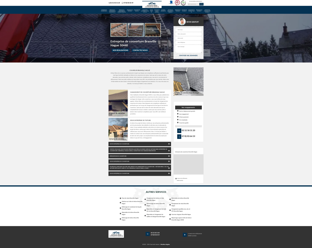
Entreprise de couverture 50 (104, 11)
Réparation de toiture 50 (178, 11)
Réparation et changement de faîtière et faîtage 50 (122, 11)
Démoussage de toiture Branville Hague (156, 204)
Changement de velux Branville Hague (180, 204)
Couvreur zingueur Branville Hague (181, 214)
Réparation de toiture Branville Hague (130, 213)
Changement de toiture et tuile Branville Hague (155, 199)
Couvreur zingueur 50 (163, 11)
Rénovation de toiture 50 (130, 11)
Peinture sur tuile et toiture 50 (156, 11)
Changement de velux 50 (137, 11)
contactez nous (140, 50)
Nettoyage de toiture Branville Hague (130, 219)
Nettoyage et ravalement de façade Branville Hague (131, 208)
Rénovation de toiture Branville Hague (180, 199)
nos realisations (120, 50)
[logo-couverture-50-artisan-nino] (152, 4)
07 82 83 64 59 (128, 3)
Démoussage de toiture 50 (199, 11)
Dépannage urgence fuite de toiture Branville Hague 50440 (181, 219)
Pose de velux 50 (151, 11)
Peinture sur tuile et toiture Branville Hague (132, 202)
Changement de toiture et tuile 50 (191, 11)
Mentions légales (165, 244)
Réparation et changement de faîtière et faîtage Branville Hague (156, 215)
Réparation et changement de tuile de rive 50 (112, 11)
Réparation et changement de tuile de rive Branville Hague (156, 210)
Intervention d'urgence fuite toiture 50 (207, 11)
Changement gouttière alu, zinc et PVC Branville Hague (181, 210)
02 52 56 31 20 (115, 3)
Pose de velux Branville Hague (130, 198)
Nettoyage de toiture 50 (184, 11)
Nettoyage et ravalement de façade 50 (170, 11)
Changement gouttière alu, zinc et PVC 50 (145, 11)
